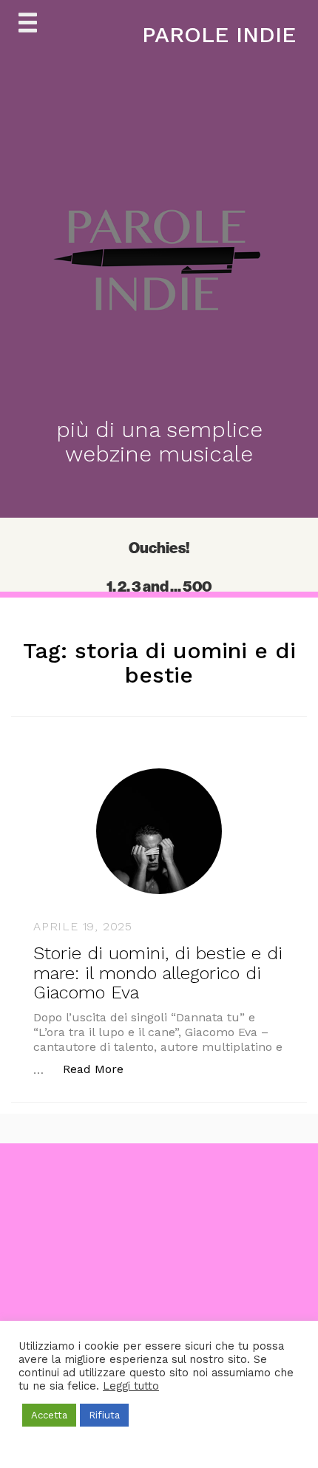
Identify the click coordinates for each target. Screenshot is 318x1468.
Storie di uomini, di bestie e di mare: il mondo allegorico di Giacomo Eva (158, 973)
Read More (101, 1068)
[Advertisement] (159, 1302)
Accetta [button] (49, 1415)
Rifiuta (104, 1415)
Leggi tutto (131, 1386)
